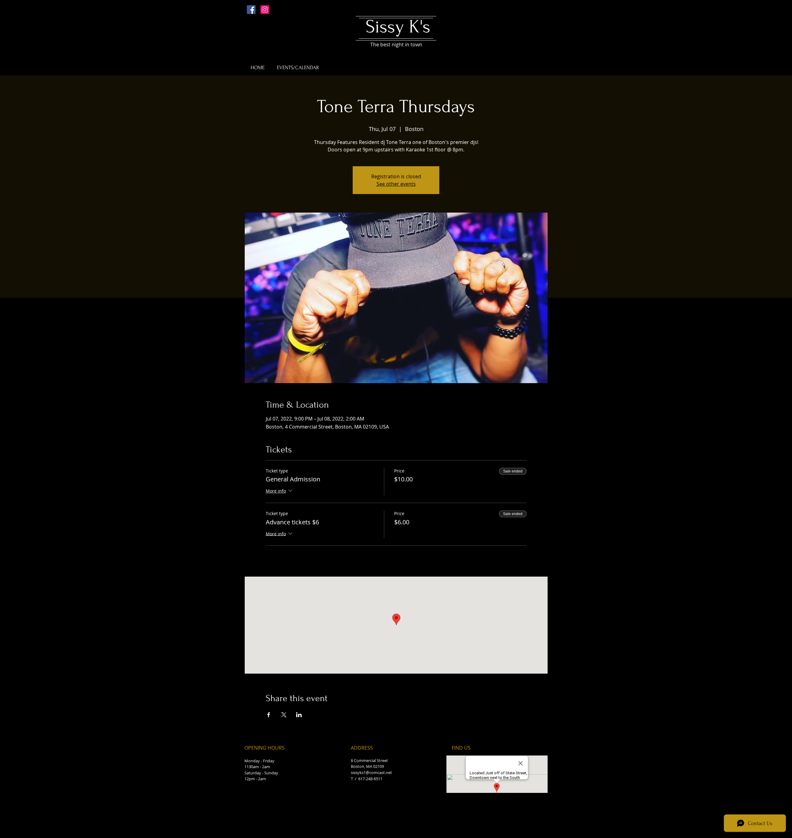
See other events (396, 183)
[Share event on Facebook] (269, 714)
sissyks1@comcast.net (371, 772)
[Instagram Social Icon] (264, 9)
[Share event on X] (284, 714)
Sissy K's (398, 26)
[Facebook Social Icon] (251, 9)
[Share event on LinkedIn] (299, 714)
